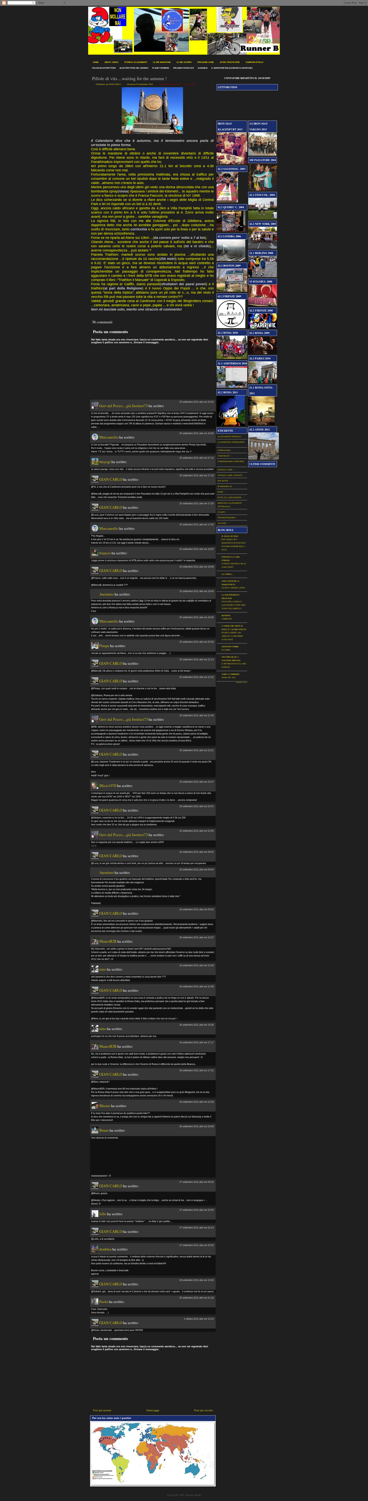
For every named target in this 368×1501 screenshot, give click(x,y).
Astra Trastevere (230, 62)
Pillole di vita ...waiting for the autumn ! (129, 78)
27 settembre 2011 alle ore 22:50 (196, 1245)
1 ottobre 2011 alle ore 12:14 (199, 1319)
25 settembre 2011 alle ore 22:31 (196, 750)
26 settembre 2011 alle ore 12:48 (196, 986)
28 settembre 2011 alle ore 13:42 (196, 1280)
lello (102, 1213)
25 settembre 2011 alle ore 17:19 (196, 475)
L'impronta (227, 619)
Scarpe (221, 512)
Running (226, 615)
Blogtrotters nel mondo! (134, 68)
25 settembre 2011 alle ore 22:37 (196, 781)
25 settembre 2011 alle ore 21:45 (196, 715)
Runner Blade (193, 1494)
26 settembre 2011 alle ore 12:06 (196, 965)
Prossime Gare (205, 62)
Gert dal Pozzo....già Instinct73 (123, 405)
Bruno (104, 1130)
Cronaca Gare (190, 84)
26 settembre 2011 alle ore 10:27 (196, 937)
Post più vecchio (203, 1410)
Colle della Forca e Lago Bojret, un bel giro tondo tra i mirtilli (234, 605)
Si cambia (226, 650)
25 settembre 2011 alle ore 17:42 (196, 524)
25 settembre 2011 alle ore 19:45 (196, 617)
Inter (220, 491)
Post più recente (102, 1410)
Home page (152, 1410)
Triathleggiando (226, 517)
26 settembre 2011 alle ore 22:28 (196, 1102)
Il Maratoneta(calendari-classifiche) (231, 68)
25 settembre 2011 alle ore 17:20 (196, 503)
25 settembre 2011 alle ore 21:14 (196, 659)
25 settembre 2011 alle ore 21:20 (196, 677)
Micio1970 (107, 785)
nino (102, 969)
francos (105, 552)
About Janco (111, 62)
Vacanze (222, 523)
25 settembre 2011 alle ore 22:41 (196, 806)
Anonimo (106, 594)
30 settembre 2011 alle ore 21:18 (196, 1297)
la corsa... (227, 574)
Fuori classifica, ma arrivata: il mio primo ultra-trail (232, 636)
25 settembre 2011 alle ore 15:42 (196, 402)
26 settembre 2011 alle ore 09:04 (196, 869)
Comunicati (223, 455)
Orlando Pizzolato (183, 68)
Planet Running (160, 68)
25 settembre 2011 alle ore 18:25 (196, 549)
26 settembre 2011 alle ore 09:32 (196, 909)
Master (104, 1105)
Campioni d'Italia (254, 62)
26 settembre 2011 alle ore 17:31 (196, 1070)
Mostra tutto (241, 682)
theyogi (105, 461)
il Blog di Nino (230, 536)
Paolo (103, 1301)
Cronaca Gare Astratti (230, 475)
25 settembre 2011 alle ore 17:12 (196, 458)
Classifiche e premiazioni (231, 442)
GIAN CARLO (110, 479)
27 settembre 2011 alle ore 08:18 (196, 1182)
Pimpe (104, 645)
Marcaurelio (108, 437)
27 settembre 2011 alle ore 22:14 (196, 1227)
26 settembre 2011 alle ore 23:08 (196, 1126)
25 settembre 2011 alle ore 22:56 (196, 831)
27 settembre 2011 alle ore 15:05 (196, 1210)
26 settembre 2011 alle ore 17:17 (196, 1042)
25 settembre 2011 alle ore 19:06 (196, 591)
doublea (105, 1249)
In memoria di (225, 486)
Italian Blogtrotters (104, 68)
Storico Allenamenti (135, 62)
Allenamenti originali (229, 436)
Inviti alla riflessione (229, 497)
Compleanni (224, 450)
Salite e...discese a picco (233, 588)
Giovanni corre (230, 646)
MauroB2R (108, 941)
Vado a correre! (231, 674)
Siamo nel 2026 (229, 677)
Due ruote (223, 480)
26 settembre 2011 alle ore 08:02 (196, 852)
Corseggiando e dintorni (170, 84)
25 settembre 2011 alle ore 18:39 (196, 566)
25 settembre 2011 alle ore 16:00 (196, 433)
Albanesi (203, 68)
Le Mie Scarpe (184, 62)
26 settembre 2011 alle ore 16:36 (196, 1025)
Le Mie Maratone (162, 62)
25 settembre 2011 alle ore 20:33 (196, 642)
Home (96, 62)
